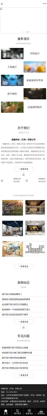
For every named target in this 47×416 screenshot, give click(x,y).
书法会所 (35, 258)
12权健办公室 (35, 217)
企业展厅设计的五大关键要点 (15, 304)
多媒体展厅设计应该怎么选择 (15, 348)
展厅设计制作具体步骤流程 (14, 358)
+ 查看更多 (23, 169)
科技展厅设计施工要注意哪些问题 (17, 353)
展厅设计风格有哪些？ (12, 294)
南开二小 (12, 259)
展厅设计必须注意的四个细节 (15, 315)
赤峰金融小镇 (35, 238)
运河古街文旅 (12, 218)
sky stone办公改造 (12, 239)
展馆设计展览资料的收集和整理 (16, 299)
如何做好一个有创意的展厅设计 (16, 309)
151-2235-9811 (11, 392)
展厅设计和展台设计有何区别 (15, 368)
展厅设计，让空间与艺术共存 (15, 363)
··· (45, 4)
